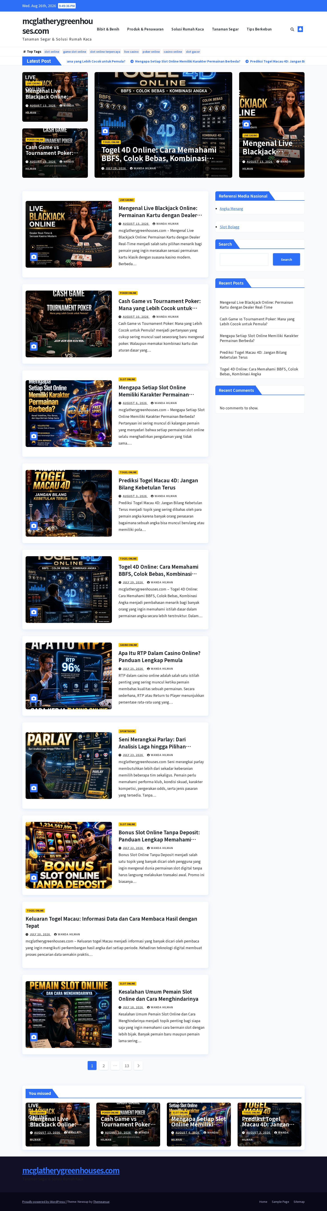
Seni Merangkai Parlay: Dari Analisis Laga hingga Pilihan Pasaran (152, 746)
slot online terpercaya (105, 51)
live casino (131, 51)
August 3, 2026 (135, 496)
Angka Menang (231, 208)
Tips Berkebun (259, 29)
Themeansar (101, 1201)
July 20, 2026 (40, 934)
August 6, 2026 (135, 403)
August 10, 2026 (43, 161)
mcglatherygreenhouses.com (57, 25)
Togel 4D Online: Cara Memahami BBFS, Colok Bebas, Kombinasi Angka (158, 573)
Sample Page (280, 1201)
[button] (292, 29)
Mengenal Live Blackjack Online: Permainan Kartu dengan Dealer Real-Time (157, 158)
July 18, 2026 (133, 1007)
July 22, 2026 (133, 848)
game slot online (74, 51)
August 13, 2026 (43, 105)
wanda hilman (150, 168)
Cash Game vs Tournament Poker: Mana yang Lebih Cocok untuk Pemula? (54, 155)
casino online (173, 51)
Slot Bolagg (229, 226)
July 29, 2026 (133, 582)
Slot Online (127, 379)
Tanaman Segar (225, 29)
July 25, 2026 (133, 668)
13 (127, 1065)
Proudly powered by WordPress (44, 1201)
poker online (151, 51)
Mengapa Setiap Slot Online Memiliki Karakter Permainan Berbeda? (154, 394)
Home (263, 1201)
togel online (128, 472)
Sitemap (299, 1201)
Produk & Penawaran (145, 29)
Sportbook (127, 731)
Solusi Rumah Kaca (188, 29)
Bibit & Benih (108, 29)
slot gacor (193, 51)
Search (225, 244)
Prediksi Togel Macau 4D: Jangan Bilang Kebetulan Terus (158, 484)
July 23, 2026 (133, 755)
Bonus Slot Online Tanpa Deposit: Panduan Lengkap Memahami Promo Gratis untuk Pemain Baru (159, 839)
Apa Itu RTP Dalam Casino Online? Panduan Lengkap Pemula (159, 656)
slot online (51, 51)
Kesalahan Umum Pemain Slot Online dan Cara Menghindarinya (158, 995)
